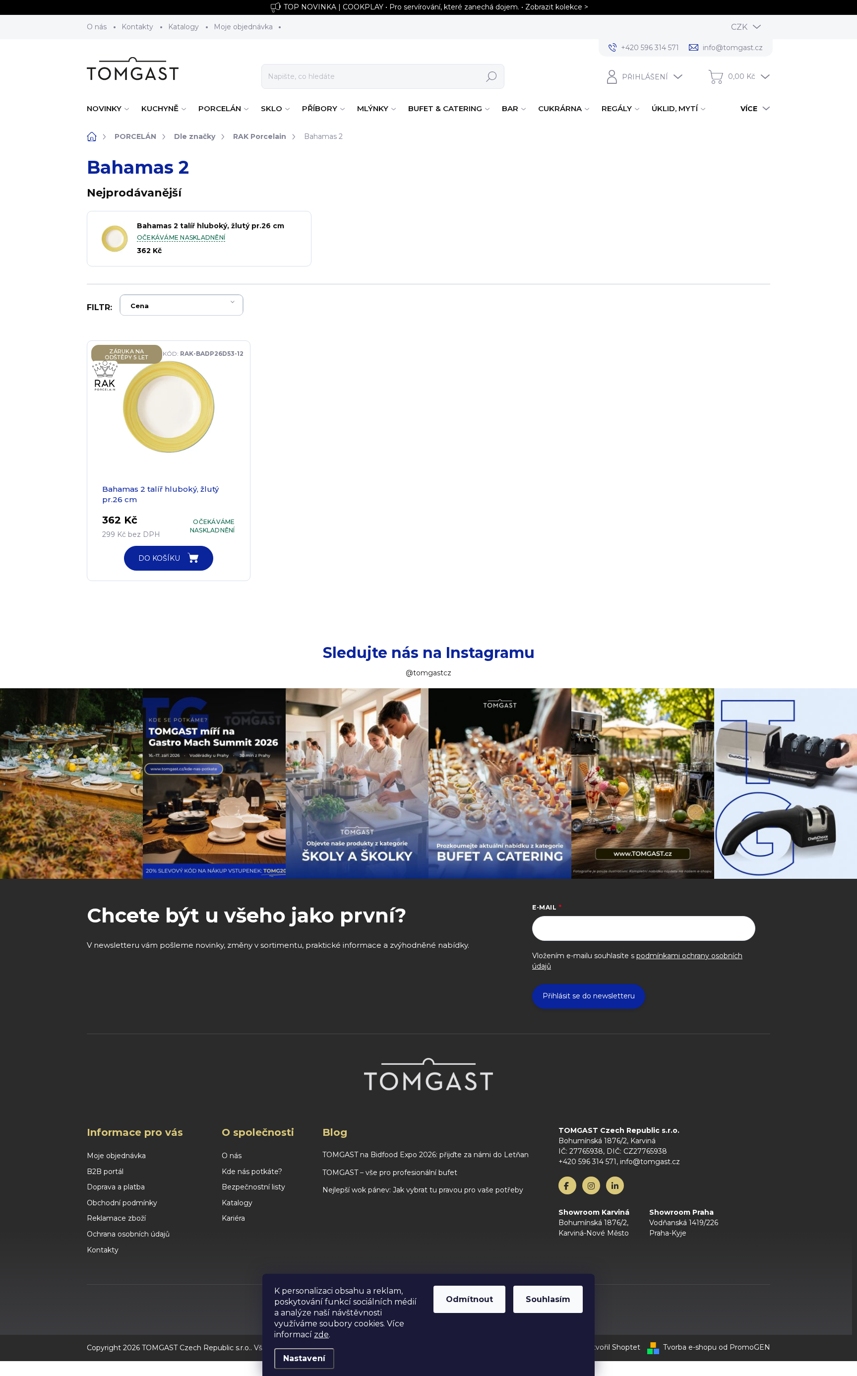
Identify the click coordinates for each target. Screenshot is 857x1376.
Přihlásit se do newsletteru (589, 995)
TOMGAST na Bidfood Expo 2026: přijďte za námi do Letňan (425, 1154)
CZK (739, 27)
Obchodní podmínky (122, 1202)
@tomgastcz (428, 672)
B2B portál (105, 1171)
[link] (112, 381)
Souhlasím (548, 1299)
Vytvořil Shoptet (612, 1347)
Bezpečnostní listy (253, 1186)
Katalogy (183, 26)
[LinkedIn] (615, 1185)
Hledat (491, 76)
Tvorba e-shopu (690, 1347)
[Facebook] (567, 1185)
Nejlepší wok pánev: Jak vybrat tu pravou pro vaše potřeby (422, 1189)
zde (321, 1334)
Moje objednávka (243, 26)
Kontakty (137, 26)
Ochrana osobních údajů (128, 1234)
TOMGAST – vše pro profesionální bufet (389, 1172)
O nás (97, 26)
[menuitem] (109, 109)
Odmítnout (469, 1299)
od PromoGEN (744, 1347)
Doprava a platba (116, 1186)
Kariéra (233, 1218)
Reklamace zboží (116, 1218)
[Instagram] (591, 1185)
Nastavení (304, 1358)
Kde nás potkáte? (252, 1171)
